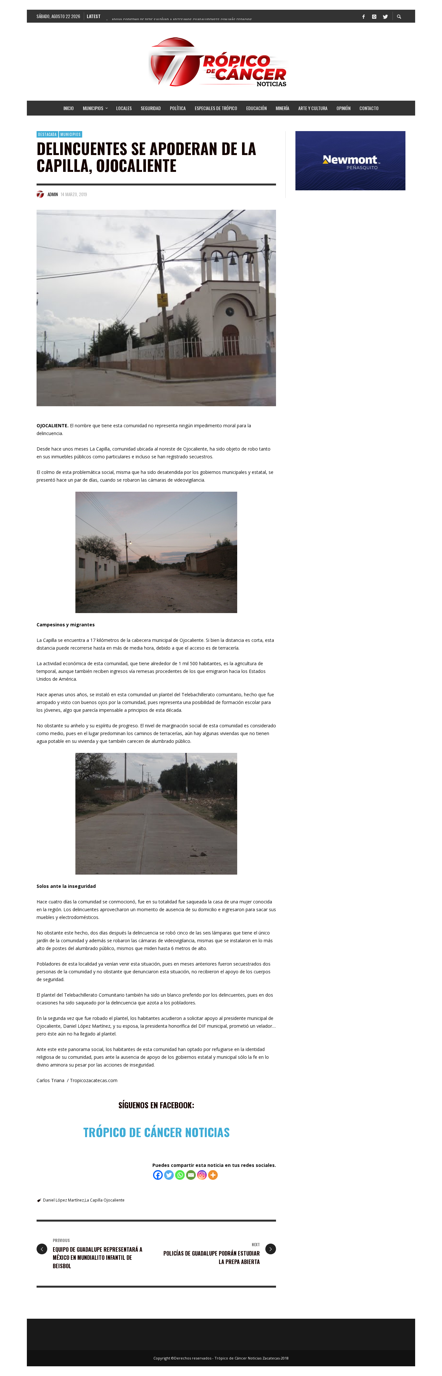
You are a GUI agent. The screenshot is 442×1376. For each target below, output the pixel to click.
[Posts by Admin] (40, 194)
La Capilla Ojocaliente (105, 1200)
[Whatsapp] (180, 1175)
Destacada (47, 134)
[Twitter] (385, 16)
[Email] (191, 1175)
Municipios (71, 134)
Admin (53, 194)
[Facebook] (363, 16)
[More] (213, 1175)
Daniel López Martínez (63, 1200)
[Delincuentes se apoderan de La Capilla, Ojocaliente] (156, 308)
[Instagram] (374, 16)
